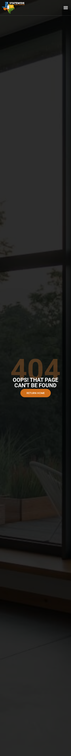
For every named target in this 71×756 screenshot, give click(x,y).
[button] (65, 7)
